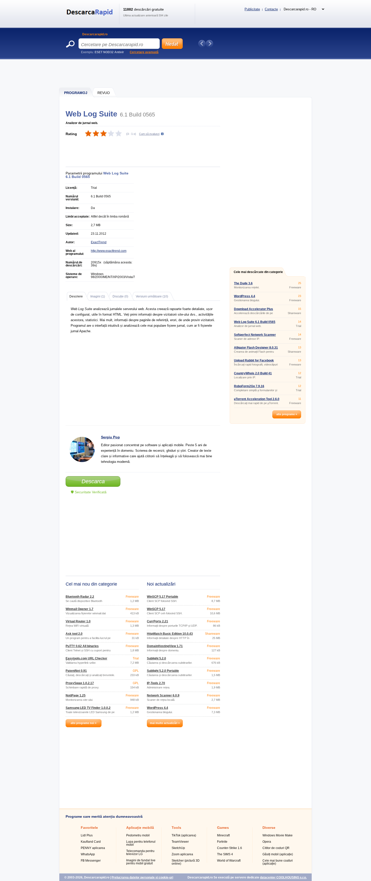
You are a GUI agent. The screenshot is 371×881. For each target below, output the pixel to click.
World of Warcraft (229, 860)
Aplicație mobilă (140, 828)
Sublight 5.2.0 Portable (163, 671)
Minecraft (223, 835)
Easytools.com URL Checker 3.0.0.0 (86, 660)
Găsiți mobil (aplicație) (277, 854)
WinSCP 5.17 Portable (162, 596)
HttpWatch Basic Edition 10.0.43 (170, 633)
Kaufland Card (91, 841)
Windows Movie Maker (278, 835)
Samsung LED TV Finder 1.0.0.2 (88, 708)
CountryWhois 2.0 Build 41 (253, 373)
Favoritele (89, 828)
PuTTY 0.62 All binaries (82, 646)
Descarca (93, 481)
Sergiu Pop (110, 437)
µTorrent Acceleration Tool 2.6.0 (256, 399)
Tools (176, 828)
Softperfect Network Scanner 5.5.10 (255, 336)
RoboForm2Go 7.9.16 (249, 386)
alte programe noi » (83, 722)
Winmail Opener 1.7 (79, 609)
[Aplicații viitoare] (209, 43)
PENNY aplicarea (93, 848)
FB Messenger (91, 860)
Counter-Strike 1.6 (229, 848)
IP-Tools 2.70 (156, 683)
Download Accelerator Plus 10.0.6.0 (253, 310)
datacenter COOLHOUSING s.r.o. (283, 877)
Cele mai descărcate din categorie (258, 272)
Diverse (268, 828)
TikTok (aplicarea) (184, 835)
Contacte (271, 9)
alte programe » (286, 414)
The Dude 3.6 (243, 283)
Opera (266, 841)
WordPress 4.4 (157, 708)
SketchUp (178, 848)
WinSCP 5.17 (156, 609)
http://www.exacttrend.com (108, 251)
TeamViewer (180, 841)
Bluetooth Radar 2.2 (80, 596)
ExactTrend (99, 242)
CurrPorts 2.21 (157, 621)
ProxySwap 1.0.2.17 (80, 683)
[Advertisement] (185, 73)
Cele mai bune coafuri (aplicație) (277, 862)
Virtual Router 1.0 (78, 621)
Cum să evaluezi (149, 133)
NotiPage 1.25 (76, 695)
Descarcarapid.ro (95, 34)
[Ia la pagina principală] (90, 18)
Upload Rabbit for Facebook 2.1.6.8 (254, 362)
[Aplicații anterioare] (202, 43)
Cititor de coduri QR (275, 848)
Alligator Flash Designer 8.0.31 (256, 347)
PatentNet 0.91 (76, 671)
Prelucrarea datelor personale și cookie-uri (142, 877)
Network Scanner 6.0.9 (163, 695)
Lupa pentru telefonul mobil (140, 843)
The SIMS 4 (225, 854)
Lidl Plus (87, 835)
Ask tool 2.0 (74, 633)
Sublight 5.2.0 (156, 658)
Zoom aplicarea (182, 854)
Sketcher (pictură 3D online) (186, 862)
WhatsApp (88, 854)
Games (223, 828)
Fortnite (222, 841)
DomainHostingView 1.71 (165, 646)
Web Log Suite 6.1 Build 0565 (254, 322)
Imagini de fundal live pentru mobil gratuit (140, 862)
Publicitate (252, 9)
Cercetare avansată (144, 52)
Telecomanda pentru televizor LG (140, 852)
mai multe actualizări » (165, 722)
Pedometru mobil (138, 835)
